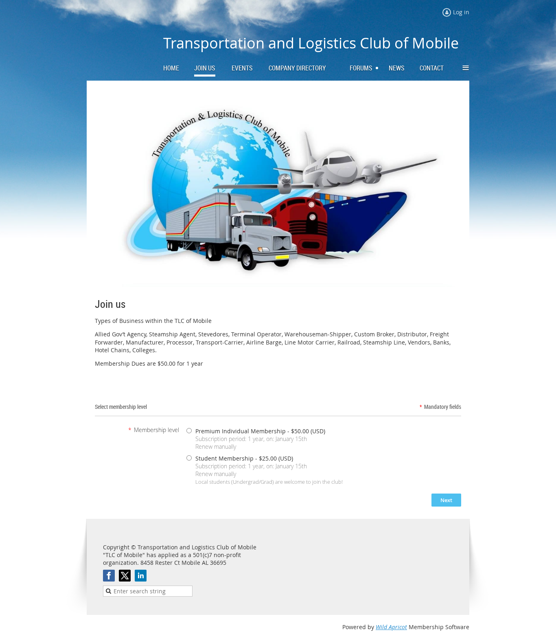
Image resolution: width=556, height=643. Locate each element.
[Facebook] (109, 576)
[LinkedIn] (141, 576)
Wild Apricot (391, 627)
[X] (125, 576)
